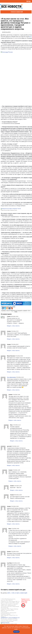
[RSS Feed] (1, 1)
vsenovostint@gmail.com (14, 617)
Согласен (16, 631)
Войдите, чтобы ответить (13, 325)
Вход (28, 1)
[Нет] (30, 629)
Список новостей (17, 12)
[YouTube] (4, 1)
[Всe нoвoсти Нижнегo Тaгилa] (11, 10)
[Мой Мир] (9, 308)
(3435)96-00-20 (4, 617)
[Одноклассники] (7, 308)
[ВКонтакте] (3, 308)
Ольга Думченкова (11, 377)
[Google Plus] (12, 308)
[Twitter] (5, 308)
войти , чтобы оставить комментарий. (17, 593)
